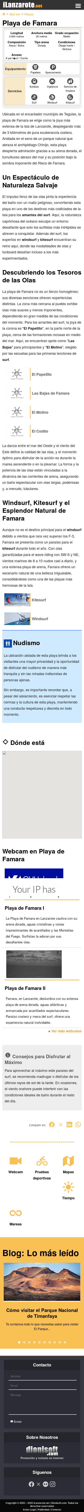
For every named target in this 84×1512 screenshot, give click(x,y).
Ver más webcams (66, 1030)
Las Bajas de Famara (51, 393)
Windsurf (40, 618)
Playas (28, 14)
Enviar (17, 1421)
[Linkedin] (69, 1126)
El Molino (40, 412)
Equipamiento (15, 69)
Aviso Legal (29, 1509)
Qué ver (15, 14)
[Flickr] (45, 1486)
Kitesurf (39, 599)
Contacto (56, 1509)
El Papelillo (42, 374)
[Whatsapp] (78, 1126)
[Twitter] (60, 1126)
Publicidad (43, 1509)
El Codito (40, 431)
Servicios (15, 91)
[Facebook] (52, 1126)
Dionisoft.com (59, 1503)
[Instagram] (52, 1486)
